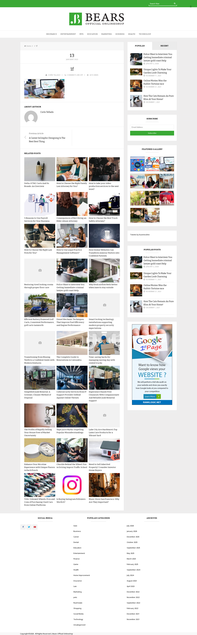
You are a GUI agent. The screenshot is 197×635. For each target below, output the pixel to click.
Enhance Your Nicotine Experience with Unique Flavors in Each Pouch (39, 467)
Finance (76, 559)
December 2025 (133, 537)
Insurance (51, 34)
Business (120, 34)
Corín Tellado (54, 75)
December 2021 (133, 614)
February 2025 (132, 564)
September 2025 (133, 548)
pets (81, 34)
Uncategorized (79, 625)
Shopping (77, 608)
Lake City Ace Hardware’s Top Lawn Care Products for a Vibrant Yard (103, 432)
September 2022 (133, 603)
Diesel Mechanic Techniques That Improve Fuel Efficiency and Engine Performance (70, 322)
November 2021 (133, 619)
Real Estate (77, 603)
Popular (140, 46)
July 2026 (130, 525)
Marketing (106, 34)
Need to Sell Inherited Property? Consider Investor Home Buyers (102, 467)
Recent (164, 46)
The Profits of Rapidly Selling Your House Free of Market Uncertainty (38, 432)
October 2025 (132, 542)
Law (75, 586)
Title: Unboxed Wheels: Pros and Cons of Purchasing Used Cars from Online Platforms (39, 502)
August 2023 (132, 581)
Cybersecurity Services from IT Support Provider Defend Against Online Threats (71, 395)
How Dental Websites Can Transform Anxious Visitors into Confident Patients (104, 253)
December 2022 (133, 592)
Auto (75, 525)
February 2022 (132, 608)
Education (92, 34)
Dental (76, 542)
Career (76, 537)
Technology (145, 34)
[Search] (174, 3)
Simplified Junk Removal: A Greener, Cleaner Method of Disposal (37, 395)
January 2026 (132, 531)
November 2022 (133, 597)
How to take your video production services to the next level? (104, 186)
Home (28, 46)
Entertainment (68, 34)
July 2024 (130, 575)
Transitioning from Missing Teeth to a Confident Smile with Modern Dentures (39, 360)
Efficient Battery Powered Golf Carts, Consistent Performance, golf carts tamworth (39, 322)
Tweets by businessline (140, 234)
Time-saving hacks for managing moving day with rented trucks (102, 360)
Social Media (78, 614)
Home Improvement (81, 575)
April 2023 (131, 586)
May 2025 (130, 553)
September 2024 (133, 570)
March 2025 (131, 559)
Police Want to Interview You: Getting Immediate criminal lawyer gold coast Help (71, 287)
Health (131, 34)
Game (75, 564)
